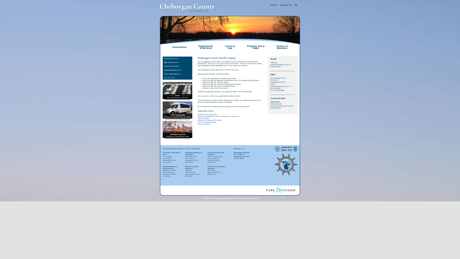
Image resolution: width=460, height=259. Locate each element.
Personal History (204, 124)
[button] (296, 5)
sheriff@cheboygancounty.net (280, 64)
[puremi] (281, 188)
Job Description (203, 118)
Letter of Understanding (207, 122)
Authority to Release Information (210, 120)
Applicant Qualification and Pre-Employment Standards (218, 116)
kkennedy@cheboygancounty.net (281, 106)
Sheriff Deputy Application (207, 114)
